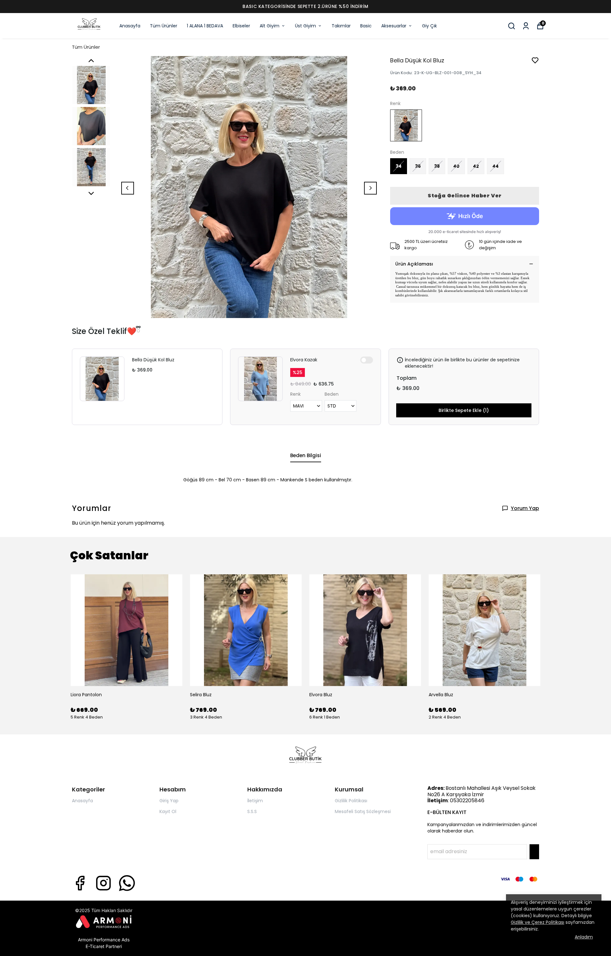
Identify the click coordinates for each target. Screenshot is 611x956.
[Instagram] (103, 883)
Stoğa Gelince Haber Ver (465, 195)
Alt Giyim (269, 26)
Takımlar (341, 26)
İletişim (255, 800)
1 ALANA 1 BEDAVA (205, 26)
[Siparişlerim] (526, 26)
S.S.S (252, 811)
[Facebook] (80, 883)
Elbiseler (241, 26)
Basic (366, 26)
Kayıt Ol (167, 811)
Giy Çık (429, 26)
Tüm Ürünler (163, 26)
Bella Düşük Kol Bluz (153, 360)
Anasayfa (129, 26)
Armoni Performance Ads (104, 939)
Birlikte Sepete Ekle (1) (464, 410)
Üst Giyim (305, 26)
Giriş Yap (169, 800)
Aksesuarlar (393, 26)
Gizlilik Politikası (351, 800)
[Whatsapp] (127, 883)
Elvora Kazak (303, 360)
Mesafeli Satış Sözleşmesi (363, 811)
